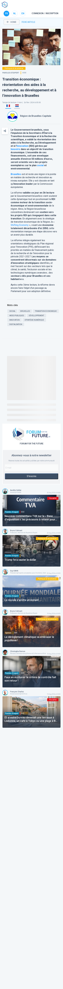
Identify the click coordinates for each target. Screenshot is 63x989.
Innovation (22, 146)
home (13, 22)
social (40, 165)
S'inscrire (31, 476)
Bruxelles (16, 174)
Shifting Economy (20, 225)
